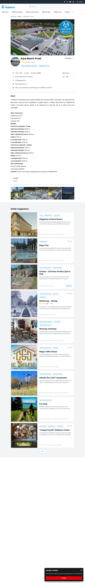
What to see (46, 12)
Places (19, 16)
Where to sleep (17, 12)
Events (67, 12)
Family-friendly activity (29, 66)
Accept (64, 578)
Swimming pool (44, 66)
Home (14, 16)
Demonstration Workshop (46, 321)
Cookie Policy (78, 573)
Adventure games (57, 267)
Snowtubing (43, 297)
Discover (5, 12)
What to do (57, 12)
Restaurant (57, 215)
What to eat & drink (32, 12)
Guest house (43, 426)
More (42, 451)
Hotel (41, 215)
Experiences (57, 321)
